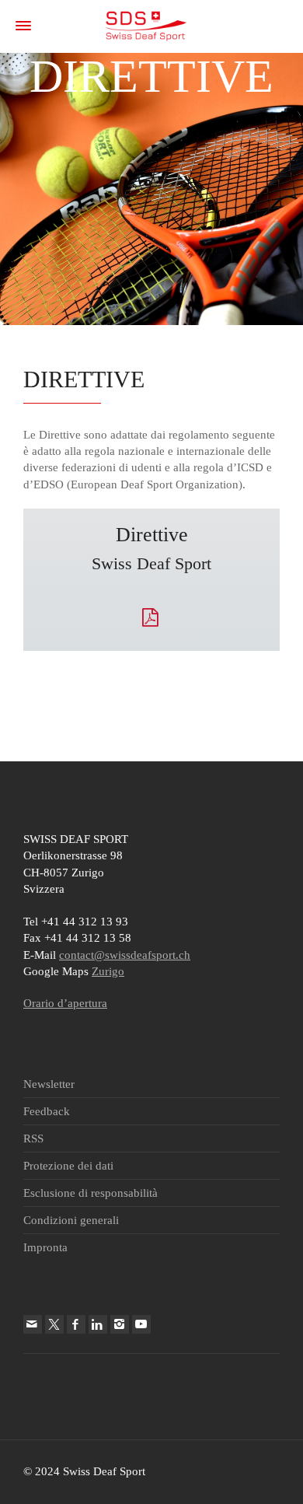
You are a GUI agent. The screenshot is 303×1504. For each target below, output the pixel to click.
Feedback (46, 1111)
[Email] (32, 1324)
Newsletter (49, 1084)
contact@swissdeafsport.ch (124, 955)
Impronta (45, 1247)
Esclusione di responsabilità (90, 1193)
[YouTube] (141, 1324)
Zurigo (108, 971)
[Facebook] (76, 1324)
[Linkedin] (98, 1324)
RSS (33, 1138)
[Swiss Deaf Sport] (145, 25)
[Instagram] (119, 1324)
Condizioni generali (71, 1220)
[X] (54, 1324)
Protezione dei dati (68, 1165)
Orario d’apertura (65, 1003)
